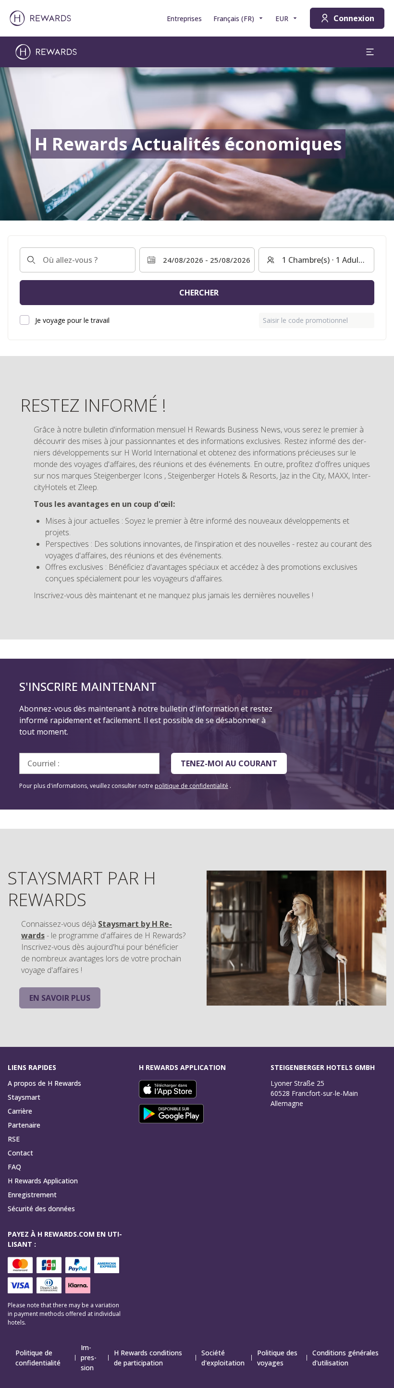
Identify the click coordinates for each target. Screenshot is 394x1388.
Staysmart (24, 1097)
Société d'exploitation (223, 1357)
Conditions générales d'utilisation (345, 1357)
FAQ (14, 1166)
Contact (20, 1152)
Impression (89, 1357)
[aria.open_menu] (370, 52)
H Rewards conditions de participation (148, 1357)
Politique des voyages (277, 1357)
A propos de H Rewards (44, 1083)
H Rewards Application (43, 1180)
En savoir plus (59, 998)
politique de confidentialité (191, 786)
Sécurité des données (41, 1208)
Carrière (20, 1111)
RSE (14, 1138)
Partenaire (24, 1125)
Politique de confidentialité (38, 1357)
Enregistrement (32, 1194)
